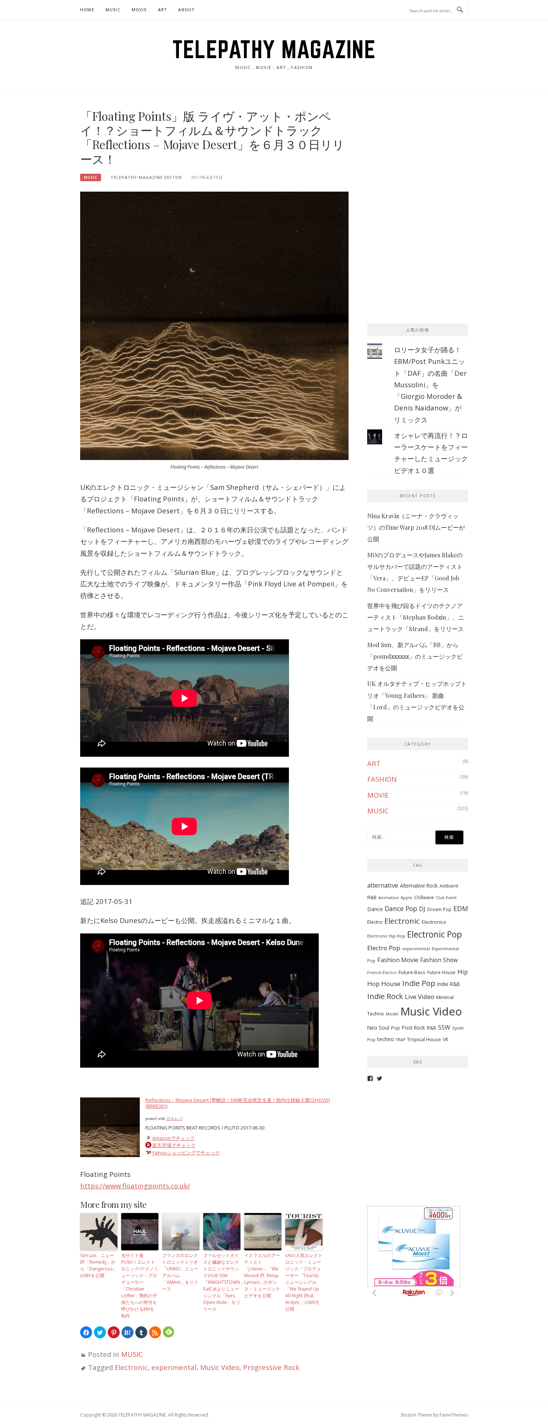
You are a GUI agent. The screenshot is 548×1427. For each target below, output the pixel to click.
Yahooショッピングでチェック (186, 1152)
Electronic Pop (434, 934)
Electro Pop (383, 948)
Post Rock (413, 1027)
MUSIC (112, 9)
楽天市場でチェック (174, 1145)
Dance (375, 909)
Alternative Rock (419, 885)
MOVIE (139, 9)
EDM (460, 908)
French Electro (382, 972)
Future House (441, 972)
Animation (388, 897)
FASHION (382, 779)
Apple (406, 897)
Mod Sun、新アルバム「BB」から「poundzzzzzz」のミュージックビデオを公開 (415, 656)
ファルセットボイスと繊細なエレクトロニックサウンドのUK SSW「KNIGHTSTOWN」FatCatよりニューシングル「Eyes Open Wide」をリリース (221, 1282)
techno (385, 1039)
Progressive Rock (271, 1367)
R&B (431, 1027)
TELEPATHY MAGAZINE (274, 49)
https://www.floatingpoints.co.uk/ (135, 1185)
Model (392, 1014)
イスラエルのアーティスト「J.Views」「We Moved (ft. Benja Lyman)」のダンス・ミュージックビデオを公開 (262, 1275)
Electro (374, 922)
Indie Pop (418, 983)
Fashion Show (439, 960)
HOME (87, 9)
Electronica (434, 922)
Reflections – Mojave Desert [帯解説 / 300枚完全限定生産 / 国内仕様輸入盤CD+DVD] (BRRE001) (237, 1103)
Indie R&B (448, 983)
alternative (382, 885)
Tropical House (424, 1039)
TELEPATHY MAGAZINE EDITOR (146, 177)
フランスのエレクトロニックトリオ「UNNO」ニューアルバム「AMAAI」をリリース (180, 1272)
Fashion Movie (397, 960)
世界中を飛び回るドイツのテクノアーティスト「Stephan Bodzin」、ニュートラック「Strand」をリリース (415, 617)
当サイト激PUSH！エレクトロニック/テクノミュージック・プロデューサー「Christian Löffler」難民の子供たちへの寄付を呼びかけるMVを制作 (139, 1285)
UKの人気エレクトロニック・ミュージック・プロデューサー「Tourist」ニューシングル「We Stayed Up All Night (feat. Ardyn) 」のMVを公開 (303, 1282)
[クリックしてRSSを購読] (155, 1332)
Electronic (131, 1367)
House (390, 983)
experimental (173, 1367)
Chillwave (424, 897)
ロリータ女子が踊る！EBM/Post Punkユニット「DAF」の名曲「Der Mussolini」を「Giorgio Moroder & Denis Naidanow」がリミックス (430, 384)
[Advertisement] (423, 155)
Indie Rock (385, 996)
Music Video (219, 1367)
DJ (422, 909)
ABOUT (186, 9)
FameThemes (454, 1415)
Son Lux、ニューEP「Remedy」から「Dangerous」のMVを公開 (98, 1265)
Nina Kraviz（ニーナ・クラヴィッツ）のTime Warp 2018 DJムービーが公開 (416, 527)
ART (162, 9)
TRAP (400, 1039)
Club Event (446, 897)
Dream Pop (439, 909)
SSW (444, 1027)
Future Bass (412, 972)
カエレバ (174, 1118)
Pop (395, 1028)
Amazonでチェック (173, 1138)
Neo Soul (378, 1027)
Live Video (419, 996)
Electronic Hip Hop (386, 936)
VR (445, 1039)
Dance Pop (401, 908)
